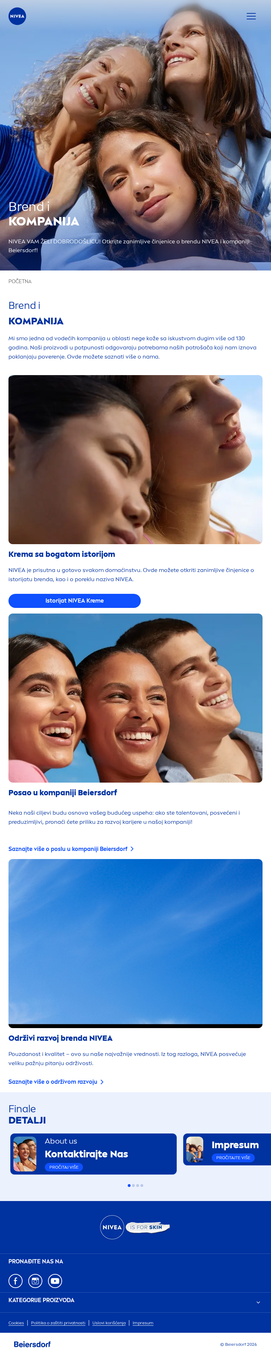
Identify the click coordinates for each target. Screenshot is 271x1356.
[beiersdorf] (32, 1344)
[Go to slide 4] (141, 1185)
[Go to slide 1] (129, 1185)
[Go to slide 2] (133, 1185)
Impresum (143, 1322)
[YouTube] (55, 1281)
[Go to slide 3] (137, 1185)
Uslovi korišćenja (109, 1322)
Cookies (16, 1322)
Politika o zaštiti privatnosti (58, 1322)
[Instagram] (35, 1281)
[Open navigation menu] (251, 16)
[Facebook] (15, 1281)
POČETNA (19, 282)
